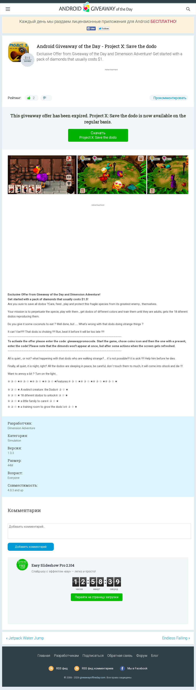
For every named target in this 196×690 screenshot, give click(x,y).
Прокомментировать (169, 98)
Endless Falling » (176, 638)
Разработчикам (66, 656)
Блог (154, 656)
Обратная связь (119, 656)
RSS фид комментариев (97, 668)
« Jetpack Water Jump (25, 638)
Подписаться (93, 656)
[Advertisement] (113, 80)
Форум (141, 656)
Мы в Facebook (137, 668)
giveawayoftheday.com (92, 677)
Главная (44, 656)
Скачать (98, 135)
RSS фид (62, 668)
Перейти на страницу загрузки (96, 597)
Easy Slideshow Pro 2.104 (53, 565)
